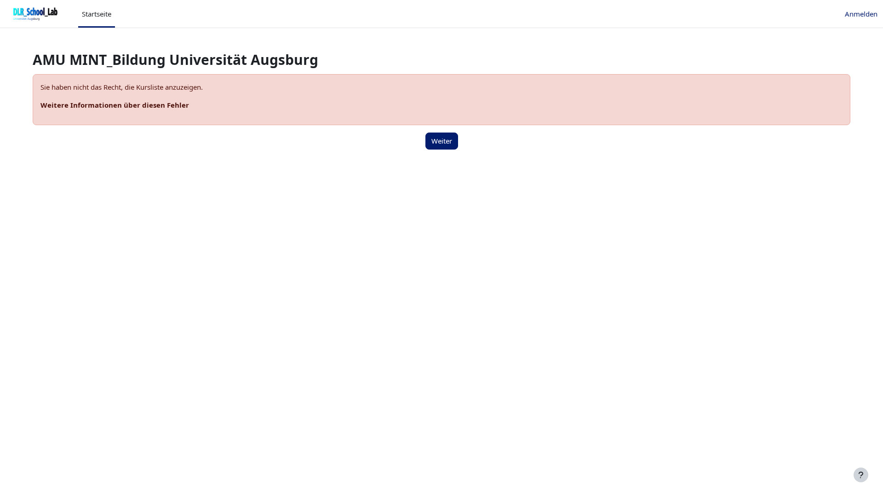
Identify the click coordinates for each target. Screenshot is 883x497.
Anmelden (861, 13)
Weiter (441, 140)
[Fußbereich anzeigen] (861, 475)
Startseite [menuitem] (96, 13)
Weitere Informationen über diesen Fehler (114, 105)
